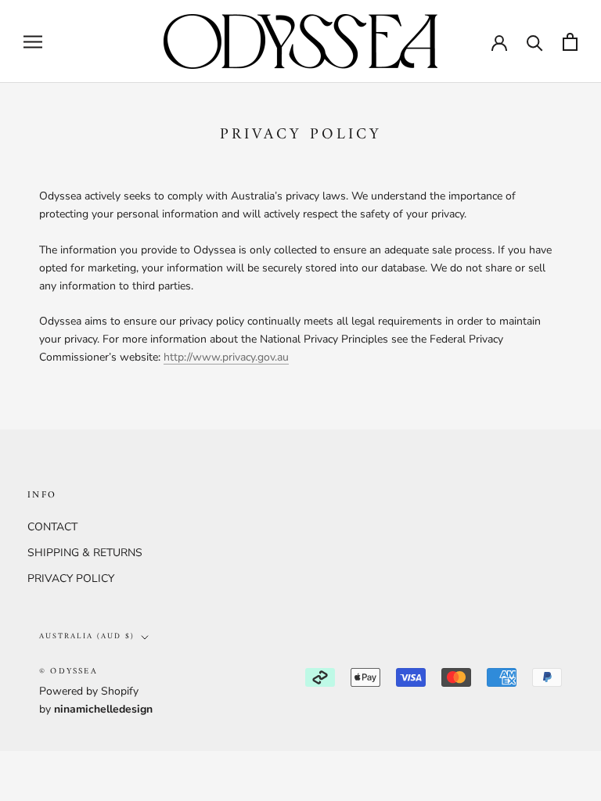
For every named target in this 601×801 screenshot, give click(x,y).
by (96, 709)
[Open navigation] (32, 41)
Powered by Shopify (89, 691)
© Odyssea (68, 671)
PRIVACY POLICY (70, 578)
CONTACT (52, 526)
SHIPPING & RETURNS (84, 552)
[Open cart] (570, 42)
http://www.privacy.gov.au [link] (226, 357)
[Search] (535, 42)
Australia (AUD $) (87, 636)
